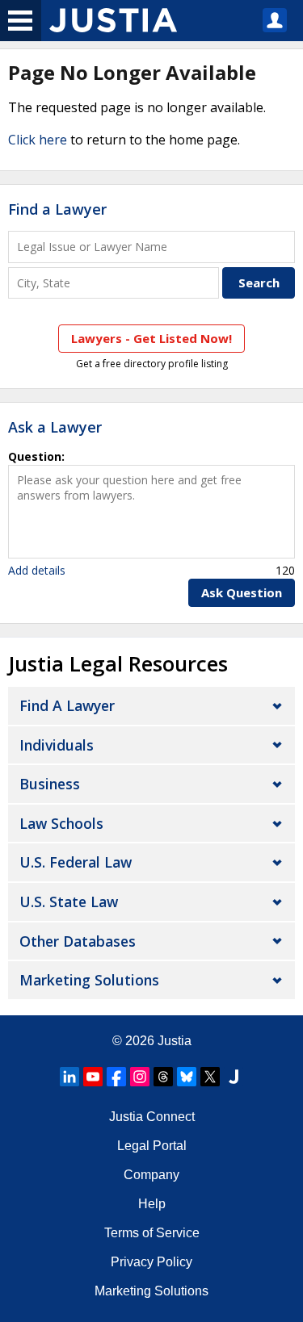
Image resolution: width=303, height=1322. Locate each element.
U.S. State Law (68, 901)
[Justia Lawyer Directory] (233, 1076)
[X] (210, 1076)
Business (49, 783)
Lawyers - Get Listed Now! (151, 338)
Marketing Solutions (89, 979)
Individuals (56, 745)
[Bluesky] (186, 1076)
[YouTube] (93, 1076)
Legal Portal (152, 1146)
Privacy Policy (151, 1262)
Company (151, 1175)
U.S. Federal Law (75, 862)
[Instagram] (139, 1076)
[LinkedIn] (69, 1076)
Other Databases (77, 941)
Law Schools (61, 823)
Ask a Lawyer (55, 427)
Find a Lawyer (57, 209)
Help (152, 1204)
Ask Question (241, 592)
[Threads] (163, 1076)
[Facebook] (116, 1076)
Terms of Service (152, 1233)
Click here (37, 140)
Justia (174, 1041)
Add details (36, 570)
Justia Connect (152, 1116)
